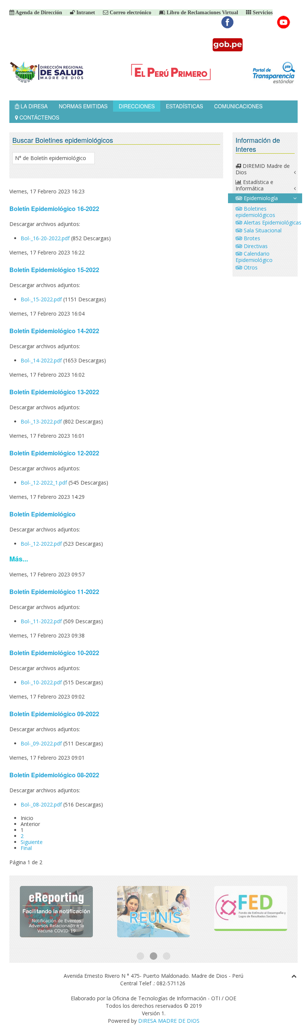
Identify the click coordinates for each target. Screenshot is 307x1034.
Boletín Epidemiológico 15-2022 (54, 269)
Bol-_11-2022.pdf (42, 621)
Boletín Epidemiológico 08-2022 (54, 775)
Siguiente (32, 841)
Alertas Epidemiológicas (271, 222)
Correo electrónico (129, 12)
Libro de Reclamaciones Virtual (201, 12)
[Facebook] (227, 22)
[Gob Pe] (227, 44)
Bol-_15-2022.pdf (42, 299)
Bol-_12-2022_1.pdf (45, 482)
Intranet (85, 12)
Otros (250, 267)
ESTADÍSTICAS (184, 106)
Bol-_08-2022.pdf (42, 804)
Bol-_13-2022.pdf (42, 421)
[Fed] (251, 911)
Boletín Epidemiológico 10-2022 (54, 652)
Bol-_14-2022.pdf (42, 360)
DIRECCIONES (137, 106)
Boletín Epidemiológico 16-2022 (54, 208)
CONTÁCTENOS (38, 117)
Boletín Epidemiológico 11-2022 (54, 591)
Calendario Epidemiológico (254, 256)
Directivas (255, 246)
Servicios (262, 12)
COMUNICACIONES (238, 106)
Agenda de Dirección (38, 12)
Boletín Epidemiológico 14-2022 (54, 330)
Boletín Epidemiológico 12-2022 (54, 453)
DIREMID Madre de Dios (262, 169)
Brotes (251, 238)
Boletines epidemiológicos (255, 211)
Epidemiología (260, 198)
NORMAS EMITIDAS (83, 106)
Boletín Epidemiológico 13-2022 (54, 392)
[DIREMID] (56, 911)
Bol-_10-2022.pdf (42, 682)
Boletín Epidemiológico (42, 514)
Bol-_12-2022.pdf (42, 543)
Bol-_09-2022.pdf (42, 743)
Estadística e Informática (254, 185)
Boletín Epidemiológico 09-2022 (54, 713)
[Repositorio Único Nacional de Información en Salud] (154, 911)
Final (26, 847)
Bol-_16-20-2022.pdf (46, 238)
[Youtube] (283, 22)
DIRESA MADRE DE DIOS (169, 1020)
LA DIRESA (33, 106)
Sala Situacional (262, 230)
